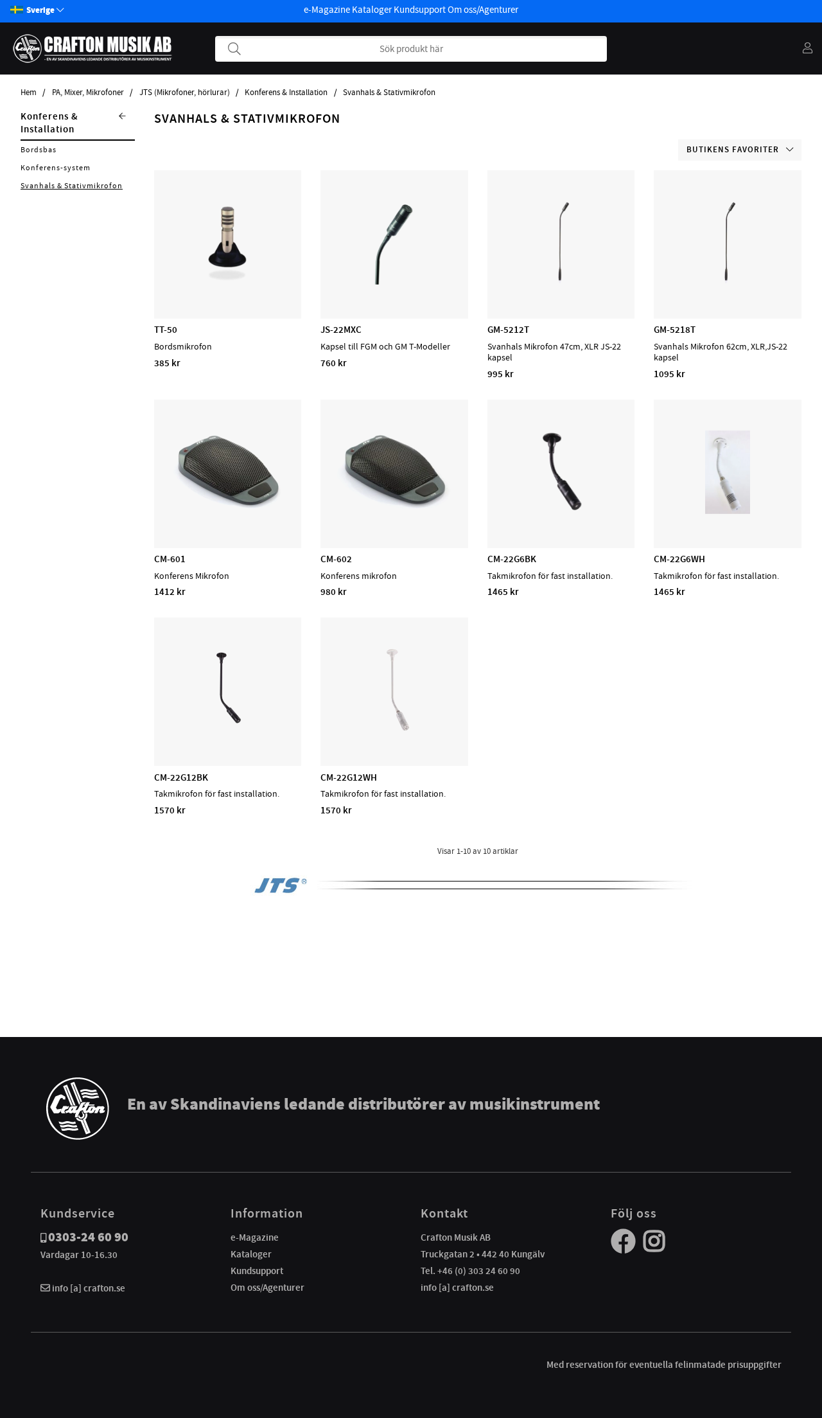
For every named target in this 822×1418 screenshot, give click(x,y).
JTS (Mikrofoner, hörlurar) (184, 92)
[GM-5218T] (727, 281)
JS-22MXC (341, 329)
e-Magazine (327, 9)
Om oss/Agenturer (483, 9)
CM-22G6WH (679, 559)
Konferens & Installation (286, 92)
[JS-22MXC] (394, 281)
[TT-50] (227, 281)
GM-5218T (674, 329)
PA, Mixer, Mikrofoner (88, 92)
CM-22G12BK (181, 777)
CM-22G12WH (348, 777)
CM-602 (336, 559)
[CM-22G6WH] (727, 510)
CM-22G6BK (511, 559)
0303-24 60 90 (88, 1237)
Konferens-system (56, 168)
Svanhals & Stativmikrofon (389, 92)
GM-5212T (508, 329)
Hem (29, 92)
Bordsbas (39, 150)
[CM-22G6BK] (561, 510)
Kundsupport (420, 9)
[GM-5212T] (561, 281)
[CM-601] (228, 510)
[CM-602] (395, 510)
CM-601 (170, 559)
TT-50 (165, 329)
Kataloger (372, 9)
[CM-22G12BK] (228, 728)
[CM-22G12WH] (394, 728)
